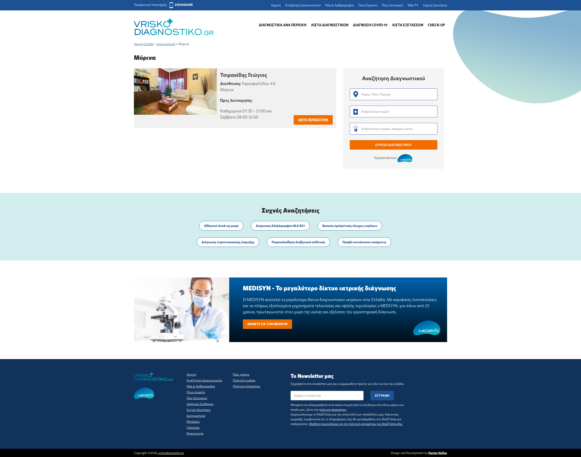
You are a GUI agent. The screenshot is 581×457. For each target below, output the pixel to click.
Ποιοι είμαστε (196, 392)
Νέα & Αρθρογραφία (339, 5)
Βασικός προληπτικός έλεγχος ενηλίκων (349, 226)
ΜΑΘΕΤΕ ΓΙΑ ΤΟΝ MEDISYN (267, 324)
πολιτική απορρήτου (332, 409)
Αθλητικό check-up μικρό (221, 226)
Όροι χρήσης (241, 374)
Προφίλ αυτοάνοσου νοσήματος (364, 242)
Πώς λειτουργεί (197, 398)
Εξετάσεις (193, 421)
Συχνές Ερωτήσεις (435, 5)
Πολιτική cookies (244, 380)
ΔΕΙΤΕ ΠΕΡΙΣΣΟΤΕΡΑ (313, 120)
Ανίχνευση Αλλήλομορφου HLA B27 (280, 226)
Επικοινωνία (195, 433)
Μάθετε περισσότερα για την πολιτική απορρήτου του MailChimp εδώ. (356, 424)
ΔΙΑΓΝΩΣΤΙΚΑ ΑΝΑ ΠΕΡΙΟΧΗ (282, 25)
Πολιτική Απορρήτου (246, 386)
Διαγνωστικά (196, 416)
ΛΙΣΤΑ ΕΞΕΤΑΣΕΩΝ (407, 25)
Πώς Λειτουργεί (392, 5)
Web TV (413, 5)
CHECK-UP (436, 25)
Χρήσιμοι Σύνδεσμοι (200, 404)
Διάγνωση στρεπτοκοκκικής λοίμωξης (228, 242)
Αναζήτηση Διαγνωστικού (303, 5)
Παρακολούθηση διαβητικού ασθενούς (298, 242)
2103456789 (184, 5)
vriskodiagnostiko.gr (171, 453)
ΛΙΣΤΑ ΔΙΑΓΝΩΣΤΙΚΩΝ (329, 25)
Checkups (193, 427)
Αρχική (276, 5)
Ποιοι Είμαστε (367, 5)
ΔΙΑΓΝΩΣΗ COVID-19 (370, 25)
